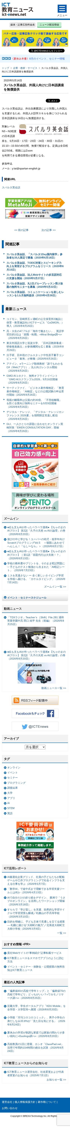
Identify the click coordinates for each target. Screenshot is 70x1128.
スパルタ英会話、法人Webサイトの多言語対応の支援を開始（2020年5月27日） (34, 276)
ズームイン (11, 518)
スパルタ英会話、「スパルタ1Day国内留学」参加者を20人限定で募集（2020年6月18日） (35, 256)
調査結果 (12, 787)
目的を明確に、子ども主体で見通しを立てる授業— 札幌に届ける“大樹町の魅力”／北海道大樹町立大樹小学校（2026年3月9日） (36, 925)
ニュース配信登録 (49, 24)
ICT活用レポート (15, 868)
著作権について (47, 1101)
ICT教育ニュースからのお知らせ (26, 1063)
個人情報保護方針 (25, 1101)
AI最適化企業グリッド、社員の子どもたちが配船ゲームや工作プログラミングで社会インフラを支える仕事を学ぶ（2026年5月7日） (36, 880)
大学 (10, 792)
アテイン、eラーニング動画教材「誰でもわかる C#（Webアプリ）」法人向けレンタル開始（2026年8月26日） (35, 367)
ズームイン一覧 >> (55, 586)
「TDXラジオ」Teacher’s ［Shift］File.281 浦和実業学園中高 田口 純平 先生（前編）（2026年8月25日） (35, 621)
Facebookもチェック (35, 713)
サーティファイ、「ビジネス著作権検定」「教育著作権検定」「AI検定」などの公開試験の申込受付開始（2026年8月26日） (35, 391)
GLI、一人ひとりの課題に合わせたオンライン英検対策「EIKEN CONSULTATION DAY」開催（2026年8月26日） (35, 427)
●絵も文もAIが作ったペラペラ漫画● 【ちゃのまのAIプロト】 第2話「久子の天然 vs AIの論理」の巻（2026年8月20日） (36, 531)
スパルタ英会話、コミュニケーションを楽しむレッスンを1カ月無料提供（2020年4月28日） (35, 294)
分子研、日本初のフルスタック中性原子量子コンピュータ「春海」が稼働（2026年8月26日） (35, 357)
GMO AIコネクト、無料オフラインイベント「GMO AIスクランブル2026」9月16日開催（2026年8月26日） (32, 379)
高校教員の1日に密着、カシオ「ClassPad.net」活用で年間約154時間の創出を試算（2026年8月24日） (35, 1047)
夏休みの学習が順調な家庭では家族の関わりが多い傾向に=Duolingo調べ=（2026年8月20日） (36, 1034)
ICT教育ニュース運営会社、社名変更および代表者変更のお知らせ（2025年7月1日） (35, 1073)
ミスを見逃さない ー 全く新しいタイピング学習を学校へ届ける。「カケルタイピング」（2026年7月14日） (36, 579)
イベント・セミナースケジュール (26, 597)
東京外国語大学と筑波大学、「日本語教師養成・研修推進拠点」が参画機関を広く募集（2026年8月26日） (35, 346)
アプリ (11, 798)
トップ (5, 68)
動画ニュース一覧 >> (53, 688)
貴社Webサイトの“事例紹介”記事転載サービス (34, 952)
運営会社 (7, 1101)
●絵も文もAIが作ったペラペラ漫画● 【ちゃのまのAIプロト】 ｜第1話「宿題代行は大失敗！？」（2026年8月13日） (36, 555)
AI (8, 803)
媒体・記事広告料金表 (22, 24)
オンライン (13, 767)
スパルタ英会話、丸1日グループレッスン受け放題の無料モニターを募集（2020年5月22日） (35, 285)
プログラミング (16, 782)
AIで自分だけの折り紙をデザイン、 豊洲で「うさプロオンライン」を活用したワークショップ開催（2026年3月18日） (36, 901)
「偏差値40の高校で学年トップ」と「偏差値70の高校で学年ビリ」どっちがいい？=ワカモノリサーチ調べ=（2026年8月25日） (36, 994)
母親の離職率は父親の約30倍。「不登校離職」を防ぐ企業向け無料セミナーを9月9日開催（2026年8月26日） (34, 403)
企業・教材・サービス (25, 68)
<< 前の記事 (21, 230)
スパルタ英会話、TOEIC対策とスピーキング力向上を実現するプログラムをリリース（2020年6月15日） (35, 266)
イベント (12, 772)
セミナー (12, 777)
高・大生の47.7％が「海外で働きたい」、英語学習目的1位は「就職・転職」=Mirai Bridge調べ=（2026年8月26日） (35, 334)
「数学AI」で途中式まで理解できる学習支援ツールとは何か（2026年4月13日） (36, 890)
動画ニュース (13, 608)
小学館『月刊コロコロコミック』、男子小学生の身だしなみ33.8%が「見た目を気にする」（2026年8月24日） (36, 1021)
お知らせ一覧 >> (56, 1079)
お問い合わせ (10, 1108)
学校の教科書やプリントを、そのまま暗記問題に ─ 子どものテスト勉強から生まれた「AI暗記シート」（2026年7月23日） (36, 567)
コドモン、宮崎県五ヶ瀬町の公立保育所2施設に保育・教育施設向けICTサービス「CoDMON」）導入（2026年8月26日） (35, 322)
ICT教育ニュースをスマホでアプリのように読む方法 (35, 960)
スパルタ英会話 (11, 187)
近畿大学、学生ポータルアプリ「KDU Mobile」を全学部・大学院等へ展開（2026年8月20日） (36, 1007)
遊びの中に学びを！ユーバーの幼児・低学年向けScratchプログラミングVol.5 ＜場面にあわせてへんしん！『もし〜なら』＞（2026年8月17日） (36, 543)
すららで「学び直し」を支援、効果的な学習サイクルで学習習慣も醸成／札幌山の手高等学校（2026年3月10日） (36, 913)
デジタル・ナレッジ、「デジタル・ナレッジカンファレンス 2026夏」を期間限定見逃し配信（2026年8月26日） (35, 415)
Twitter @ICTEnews (35, 726)
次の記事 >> (48, 230)
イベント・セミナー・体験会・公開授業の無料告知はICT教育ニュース (36, 968)
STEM (11, 808)
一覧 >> (61, 932)
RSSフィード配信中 (35, 700)
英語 (10, 813)
